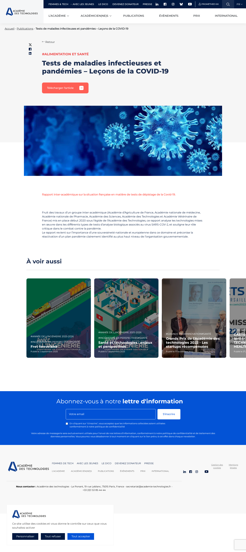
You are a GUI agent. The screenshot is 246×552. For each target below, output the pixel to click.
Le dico (103, 4)
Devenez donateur (125, 4)
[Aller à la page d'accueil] (28, 467)
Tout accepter (80, 536)
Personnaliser (25, 536)
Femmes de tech (62, 463)
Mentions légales (233, 466)
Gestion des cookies (217, 466)
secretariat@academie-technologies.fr (148, 486)
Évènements (168, 15)
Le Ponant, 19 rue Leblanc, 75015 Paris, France (97, 486)
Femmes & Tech (58, 4)
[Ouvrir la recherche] (228, 4)
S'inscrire (169, 414)
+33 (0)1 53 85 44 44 (94, 490)
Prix (196, 15)
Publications (133, 15)
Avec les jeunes (83, 4)
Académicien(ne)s (94, 15)
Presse (147, 4)
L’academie (58, 471)
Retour (50, 42)
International (226, 15)
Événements (127, 471)
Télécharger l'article (60, 88)
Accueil (9, 28)
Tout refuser (53, 536)
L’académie (57, 15)
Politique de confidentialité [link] (21, 543)
